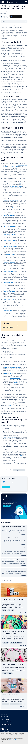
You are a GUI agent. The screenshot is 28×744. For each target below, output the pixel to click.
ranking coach (10, 326)
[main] (14, 249)
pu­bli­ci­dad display (8, 373)
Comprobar (6, 487)
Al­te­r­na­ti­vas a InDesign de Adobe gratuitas (12, 569)
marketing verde (8, 310)
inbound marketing (9, 215)
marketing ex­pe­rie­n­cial (10, 271)
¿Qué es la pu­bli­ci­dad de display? (12, 664)
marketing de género (9, 299)
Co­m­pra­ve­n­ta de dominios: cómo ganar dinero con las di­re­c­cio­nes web (13, 527)
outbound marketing (9, 226)
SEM (20, 183)
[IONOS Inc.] (14, 729)
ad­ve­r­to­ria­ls (17, 382)
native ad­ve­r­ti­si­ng (15, 378)
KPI (21, 455)
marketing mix (14, 166)
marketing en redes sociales (11, 200)
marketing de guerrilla (9, 262)
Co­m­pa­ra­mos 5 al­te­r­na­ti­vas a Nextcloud (11, 537)
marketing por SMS (10, 405)
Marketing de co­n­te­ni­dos (10, 695)
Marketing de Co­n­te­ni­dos (19, 470)
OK (2, 741)
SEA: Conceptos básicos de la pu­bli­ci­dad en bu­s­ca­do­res (14, 600)
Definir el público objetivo (9, 437)
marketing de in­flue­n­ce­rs (10, 208)
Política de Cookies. (12, 739)
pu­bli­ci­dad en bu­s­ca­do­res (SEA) (12, 367)
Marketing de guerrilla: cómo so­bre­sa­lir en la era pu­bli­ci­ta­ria (14, 632)
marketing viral (10, 254)
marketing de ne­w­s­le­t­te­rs (15, 186)
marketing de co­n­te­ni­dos (12, 191)
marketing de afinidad (9, 291)
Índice (4, 21)
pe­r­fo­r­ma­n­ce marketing (10, 282)
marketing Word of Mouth (10, 246)
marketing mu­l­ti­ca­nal (9, 234)
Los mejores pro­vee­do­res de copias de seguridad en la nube (14, 548)
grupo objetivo (10, 117)
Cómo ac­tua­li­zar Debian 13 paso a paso (11, 559)
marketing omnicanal (9, 240)
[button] (14, 506)
